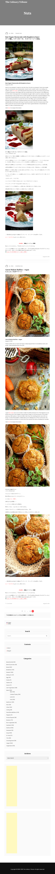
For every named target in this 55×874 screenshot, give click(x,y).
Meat (7, 690)
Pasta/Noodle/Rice (11, 712)
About (8, 648)
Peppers (8, 715)
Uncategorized (10, 740)
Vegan (8, 743)
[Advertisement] (11, 786)
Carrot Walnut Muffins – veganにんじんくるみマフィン (17, 270)
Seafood (8, 727)
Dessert (17, 33)
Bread (7, 667)
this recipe (15, 90)
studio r (21, 243)
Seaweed (8, 730)
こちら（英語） (12, 499)
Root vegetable (10, 722)
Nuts (21, 33)
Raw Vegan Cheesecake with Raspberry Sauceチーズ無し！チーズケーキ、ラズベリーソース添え (22, 38)
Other (7, 707)
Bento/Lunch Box (10, 664)
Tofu (7, 738)
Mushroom (9, 702)
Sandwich (8, 725)
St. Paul (8, 735)
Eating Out (9, 675)
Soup (7, 733)
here (9, 108)
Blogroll (9, 651)
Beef (11, 691)
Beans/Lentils (9, 662)
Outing (8, 709)
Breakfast (18, 266)
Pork (11, 699)
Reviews (8, 720)
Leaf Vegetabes (10, 687)
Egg (7, 677)
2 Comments (9, 603)
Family (7, 680)
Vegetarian (9, 745)
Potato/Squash (10, 717)
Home (7, 685)
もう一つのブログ (9, 237)
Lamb (11, 697)
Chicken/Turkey (14, 694)
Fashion (8, 682)
